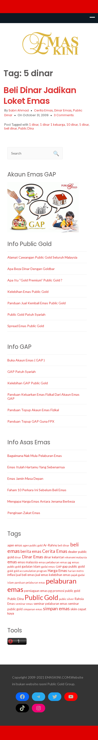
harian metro (75, 570)
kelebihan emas (59, 575)
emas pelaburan (49, 562)
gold (10, 571)
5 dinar (84, 124)
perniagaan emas (36, 591)
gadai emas (48, 566)
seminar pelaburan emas (50, 603)
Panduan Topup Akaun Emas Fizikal (33, 410)
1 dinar (34, 124)
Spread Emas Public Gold (25, 326)
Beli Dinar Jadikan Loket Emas (40, 95)
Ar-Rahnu (50, 545)
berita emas (30, 551)
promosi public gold (66, 591)
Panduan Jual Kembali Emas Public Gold (36, 303)
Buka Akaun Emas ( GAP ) (26, 360)
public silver (66, 598)
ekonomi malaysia (76, 557)
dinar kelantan (54, 557)
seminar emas (24, 603)
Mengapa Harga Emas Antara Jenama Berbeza (41, 501)
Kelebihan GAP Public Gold (27, 383)
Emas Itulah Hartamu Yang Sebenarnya (36, 467)
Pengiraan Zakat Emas (23, 513)
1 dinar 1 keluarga (52, 124)
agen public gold (33, 545)
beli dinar (10, 128)
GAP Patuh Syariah (21, 372)
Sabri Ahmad (19, 110)
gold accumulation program (30, 570)
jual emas (41, 575)
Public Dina (26, 128)
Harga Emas (57, 570)
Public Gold (41, 597)
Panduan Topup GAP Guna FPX (30, 421)
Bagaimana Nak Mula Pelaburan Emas (34, 456)
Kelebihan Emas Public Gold (28, 292)
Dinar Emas (63, 110)
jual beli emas (25, 575)
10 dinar (72, 124)
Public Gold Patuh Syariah (26, 314)
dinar (18, 557)
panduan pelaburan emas (30, 582)
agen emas (14, 545)
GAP (59, 566)
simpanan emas (32, 609)
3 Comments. (64, 115)
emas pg (65, 562)
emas (12, 561)
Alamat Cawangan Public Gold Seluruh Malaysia (42, 257)
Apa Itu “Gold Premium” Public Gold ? (34, 280)
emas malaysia (28, 562)
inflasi (11, 575)
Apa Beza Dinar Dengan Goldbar (31, 269)
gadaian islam (31, 566)
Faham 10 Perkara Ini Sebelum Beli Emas (36, 490)
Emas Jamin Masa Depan (25, 478)
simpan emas (56, 608)
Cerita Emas (43, 110)
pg (50, 591)
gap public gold (73, 566)
